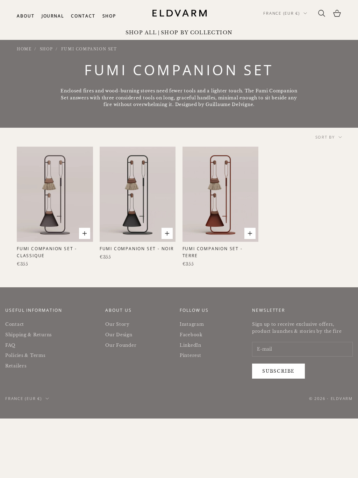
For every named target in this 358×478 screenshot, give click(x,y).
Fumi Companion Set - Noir (137, 249)
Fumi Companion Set (89, 49)
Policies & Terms (25, 355)
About (26, 16)
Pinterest (190, 355)
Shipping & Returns (28, 334)
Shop (109, 16)
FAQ (10, 345)
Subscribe (278, 371)
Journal (53, 16)
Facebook (191, 334)
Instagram (192, 324)
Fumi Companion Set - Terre (212, 252)
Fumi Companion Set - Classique (47, 252)
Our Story (117, 324)
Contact (83, 16)
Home (24, 49)
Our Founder (120, 345)
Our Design (118, 334)
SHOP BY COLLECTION (196, 33)
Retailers (15, 365)
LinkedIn (190, 345)
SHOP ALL (141, 33)
